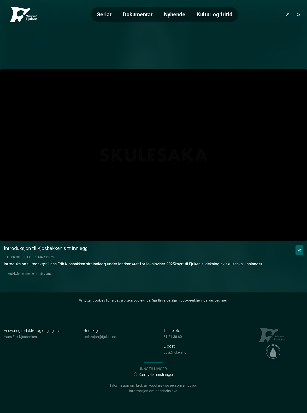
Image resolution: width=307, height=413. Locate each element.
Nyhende (174, 14)
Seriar (104, 14)
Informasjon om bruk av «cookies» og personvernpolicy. (153, 386)
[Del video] (299, 250)
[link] (25, 14)
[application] (153, 155)
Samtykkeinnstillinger (155, 374)
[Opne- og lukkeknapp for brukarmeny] (288, 14)
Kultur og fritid (214, 14)
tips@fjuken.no (175, 352)
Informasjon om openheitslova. (153, 391)
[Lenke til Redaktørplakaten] (273, 351)
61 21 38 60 (173, 337)
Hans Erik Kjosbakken (20, 337)
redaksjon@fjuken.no (100, 337)
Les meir (221, 300)
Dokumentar (138, 14)
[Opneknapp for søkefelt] (298, 14)
